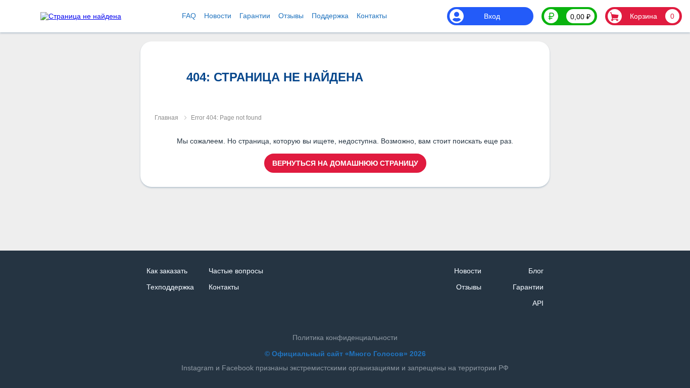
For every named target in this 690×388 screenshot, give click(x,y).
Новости (217, 16)
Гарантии (254, 16)
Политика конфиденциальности (345, 337)
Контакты (372, 16)
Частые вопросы (236, 271)
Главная (166, 117)
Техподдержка (170, 287)
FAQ (189, 16)
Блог (536, 271)
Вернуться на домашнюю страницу (345, 163)
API (538, 303)
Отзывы (291, 16)
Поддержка (330, 16)
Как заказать (166, 271)
